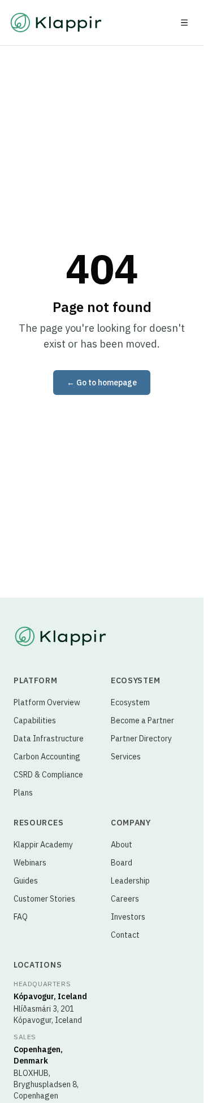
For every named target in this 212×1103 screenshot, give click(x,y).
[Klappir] (60, 636)
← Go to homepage (102, 382)
